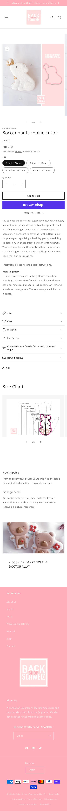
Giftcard (11, 631)
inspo (26, 255)
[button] (6, 17)
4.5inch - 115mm (42, 170)
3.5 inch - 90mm (38, 162)
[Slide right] (40, 122)
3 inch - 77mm (13, 162)
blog (9, 638)
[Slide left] (26, 122)
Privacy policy (18, 799)
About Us (11, 601)
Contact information (28, 804)
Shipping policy (51, 799)
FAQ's (9, 616)
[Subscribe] (49, 736)
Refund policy (54, 794)
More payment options (34, 212)
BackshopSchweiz (21, 794)
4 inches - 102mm (15, 170)
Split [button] (8, 368)
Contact (11, 646)
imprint (10, 609)
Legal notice (45, 804)
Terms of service (34, 799)
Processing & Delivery (18, 623)
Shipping (18, 151)
